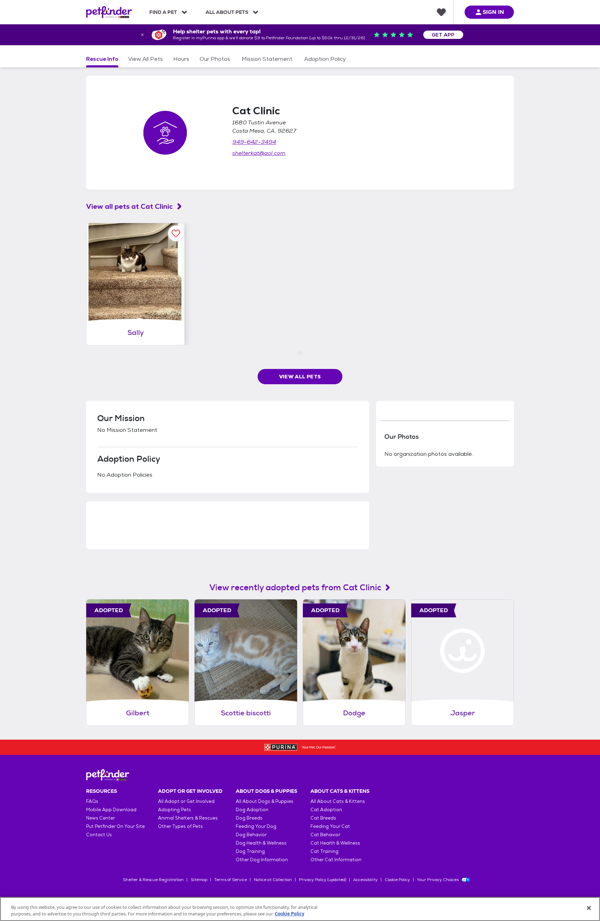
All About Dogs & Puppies (264, 801)
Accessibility (365, 879)
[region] (300, 909)
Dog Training (250, 851)
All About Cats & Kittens (337, 801)
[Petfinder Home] (109, 12)
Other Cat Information (335, 860)
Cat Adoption (326, 810)
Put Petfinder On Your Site (115, 826)
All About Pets (227, 12)
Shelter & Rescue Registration (153, 879)
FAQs (92, 801)
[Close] (589, 908)
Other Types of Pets (180, 826)
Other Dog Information (262, 860)
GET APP (443, 35)
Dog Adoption (252, 810)
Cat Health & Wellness (335, 843)
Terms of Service (230, 879)
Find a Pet (163, 12)
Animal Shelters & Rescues (188, 818)
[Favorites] (441, 12)
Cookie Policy (397, 879)
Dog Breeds (249, 818)
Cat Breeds (323, 818)
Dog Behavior (251, 835)
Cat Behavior (325, 835)
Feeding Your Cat (330, 826)
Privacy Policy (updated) (322, 879)
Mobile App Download (111, 810)
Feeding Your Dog (256, 826)
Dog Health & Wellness (261, 843)
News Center (100, 818)
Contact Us (99, 835)
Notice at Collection (273, 879)
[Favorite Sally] (176, 233)
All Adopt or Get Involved (186, 801)
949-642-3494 (254, 142)
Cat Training (324, 851)
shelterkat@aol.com (258, 153)
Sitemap (199, 879)
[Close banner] (142, 34)
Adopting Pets (174, 810)
